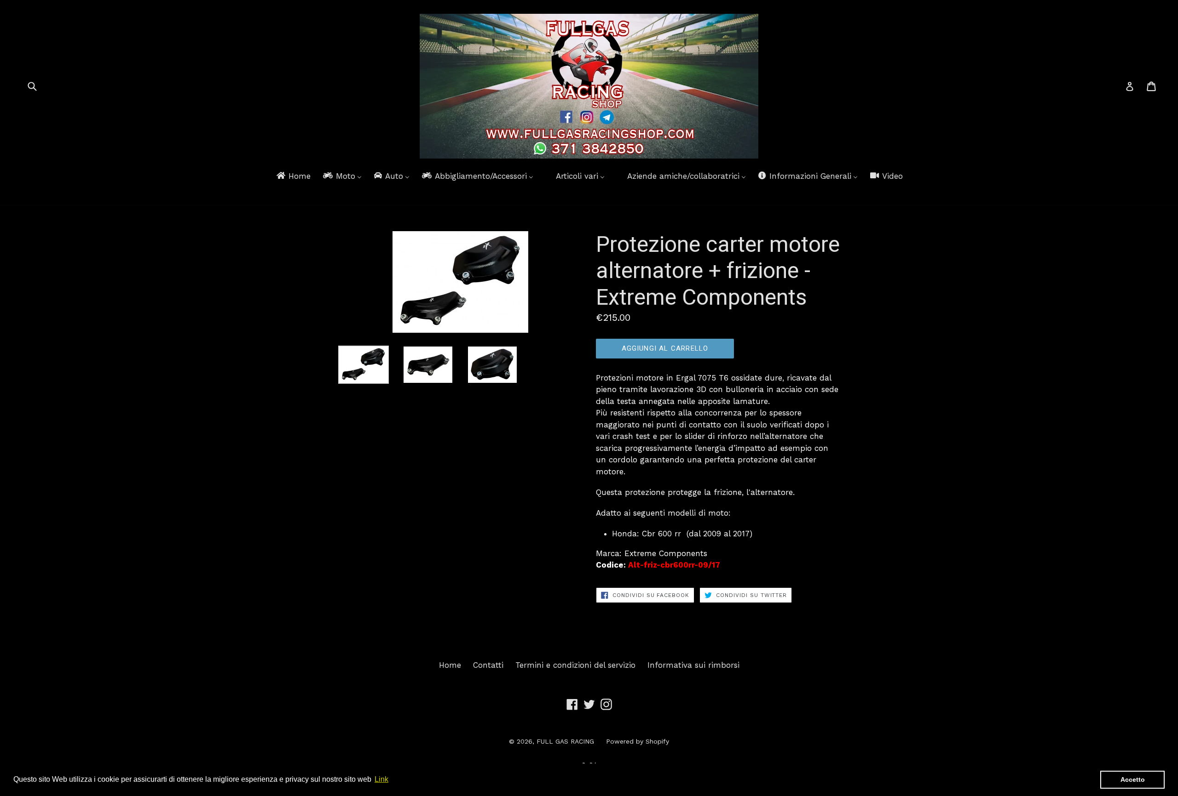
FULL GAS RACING (565, 741)
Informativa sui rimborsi (693, 665)
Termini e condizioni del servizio (575, 665)
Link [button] (381, 779)
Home (450, 665)
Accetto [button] (1132, 779)
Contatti (488, 665)
